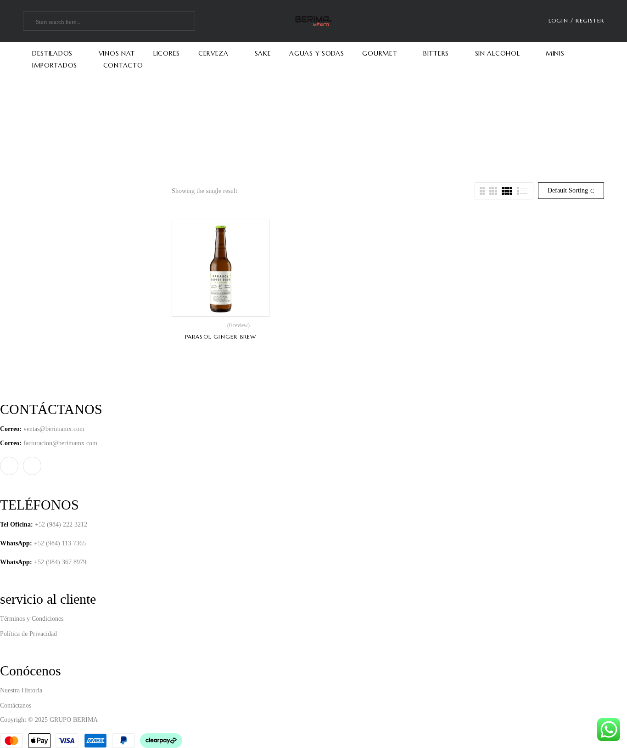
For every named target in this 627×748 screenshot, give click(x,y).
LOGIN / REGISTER (576, 20)
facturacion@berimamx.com (60, 443)
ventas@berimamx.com (53, 428)
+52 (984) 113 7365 (60, 543)
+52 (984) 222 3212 (61, 524)
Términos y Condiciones (31, 618)
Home (291, 128)
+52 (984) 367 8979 (60, 562)
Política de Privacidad (28, 633)
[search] (31, 22)
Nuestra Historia (21, 690)
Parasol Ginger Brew (221, 336)
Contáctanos (15, 705)
